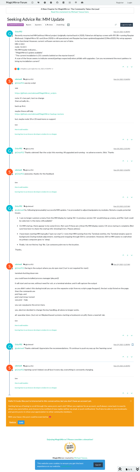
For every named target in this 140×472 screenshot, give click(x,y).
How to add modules (21, 129)
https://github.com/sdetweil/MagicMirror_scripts (35, 93)
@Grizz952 (29, 79)
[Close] (131, 401)
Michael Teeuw (80, 458)
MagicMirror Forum (16, 2)
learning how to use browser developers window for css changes (36, 134)
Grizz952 (18, 32)
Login (21, 422)
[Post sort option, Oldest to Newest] (116, 25)
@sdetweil (29, 206)
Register (12, 422)
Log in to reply (127, 25)
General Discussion (16, 24)
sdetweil (18, 79)
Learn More (66, 466)
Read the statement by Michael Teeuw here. (70, 12)
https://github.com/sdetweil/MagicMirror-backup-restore (39, 114)
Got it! (98, 465)
